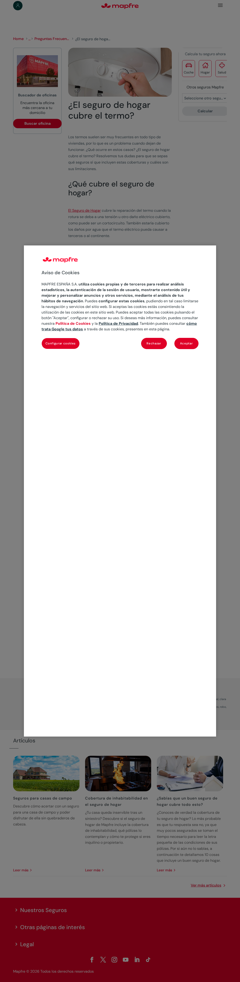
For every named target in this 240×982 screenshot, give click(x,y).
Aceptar (186, 343)
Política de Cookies (73, 323)
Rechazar (153, 343)
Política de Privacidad (118, 323)
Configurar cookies (60, 343)
